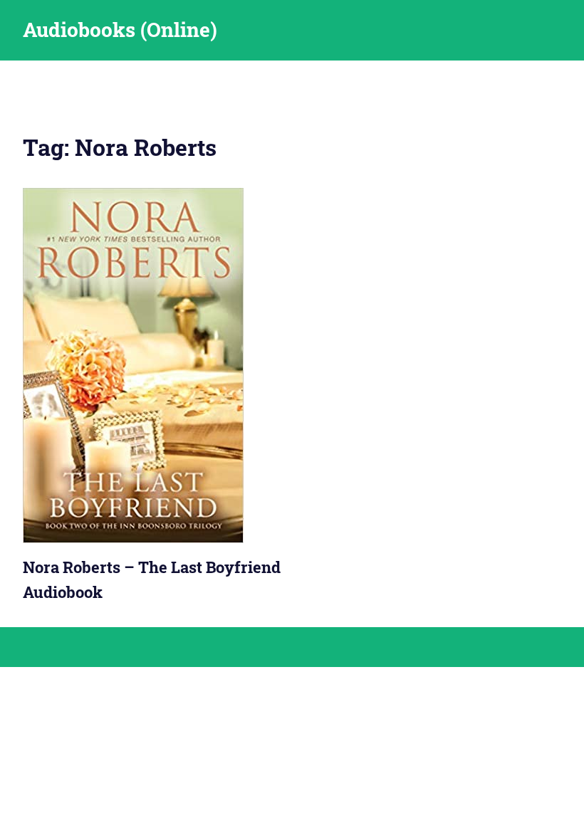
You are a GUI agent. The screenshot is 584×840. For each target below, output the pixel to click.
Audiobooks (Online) (120, 29)
